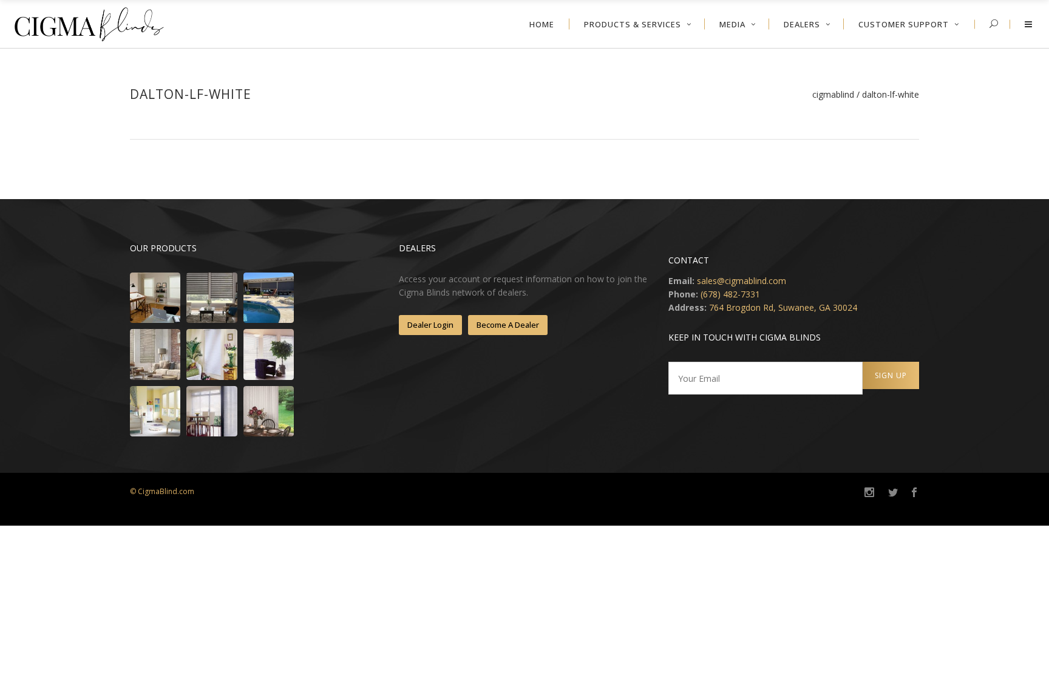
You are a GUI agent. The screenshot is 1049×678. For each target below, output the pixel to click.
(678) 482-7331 (730, 294)
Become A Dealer (508, 324)
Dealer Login (430, 324)
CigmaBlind (833, 94)
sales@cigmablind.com (741, 280)
